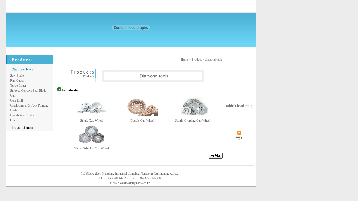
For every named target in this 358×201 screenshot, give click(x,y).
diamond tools (214, 60)
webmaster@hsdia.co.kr (135, 183)
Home (184, 60)
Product (197, 60)
